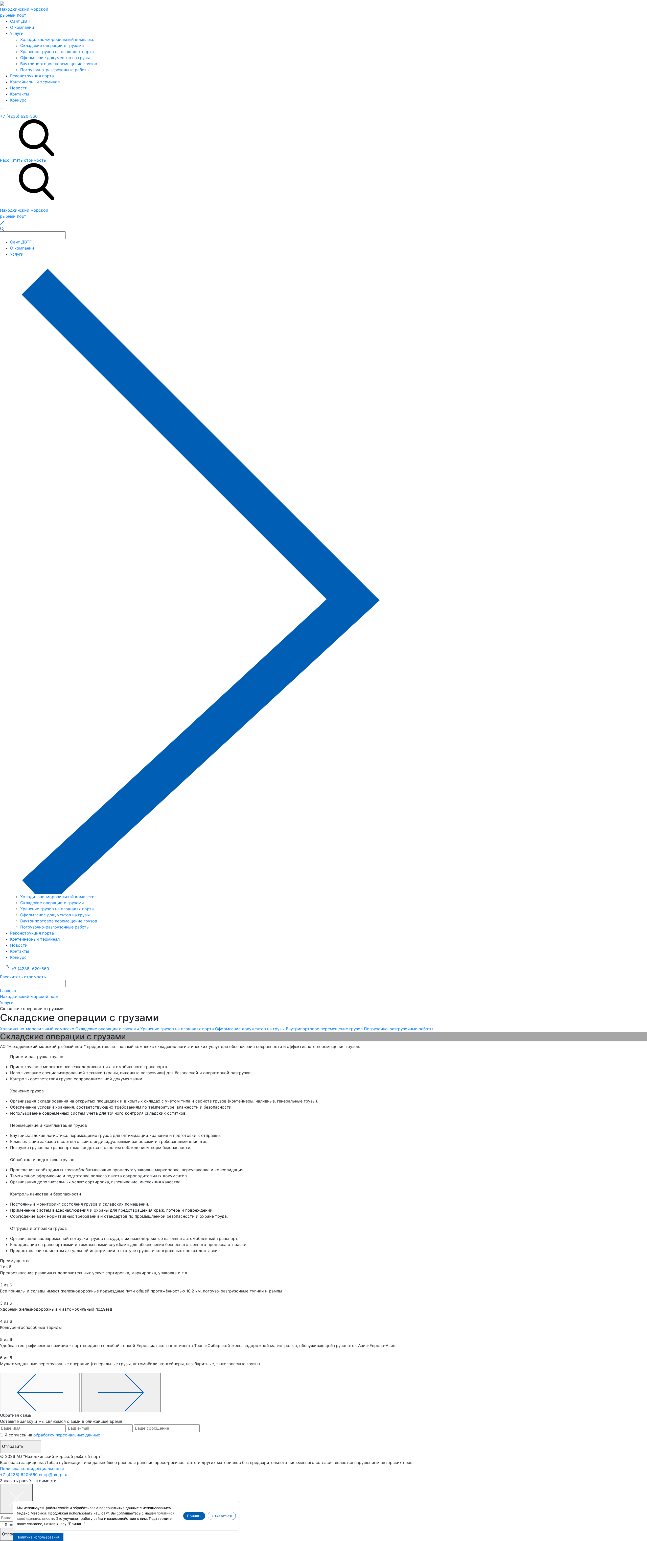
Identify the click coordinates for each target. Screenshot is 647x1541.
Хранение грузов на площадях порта (57, 51)
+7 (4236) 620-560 (19, 116)
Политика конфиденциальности (32, 1468)
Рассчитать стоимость (23, 160)
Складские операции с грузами (52, 45)
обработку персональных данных (66, 1434)
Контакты (19, 93)
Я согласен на (52, 1434)
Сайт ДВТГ (21, 21)
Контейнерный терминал (35, 81)
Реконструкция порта (32, 75)
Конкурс (18, 100)
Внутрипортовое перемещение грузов (58, 63)
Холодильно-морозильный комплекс (57, 39)
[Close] (16, 1499)
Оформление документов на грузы (55, 57)
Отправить (13, 1446)
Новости (19, 87)
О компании (22, 27)
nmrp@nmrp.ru (53, 1474)
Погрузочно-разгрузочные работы (54, 69)
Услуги (17, 33)
